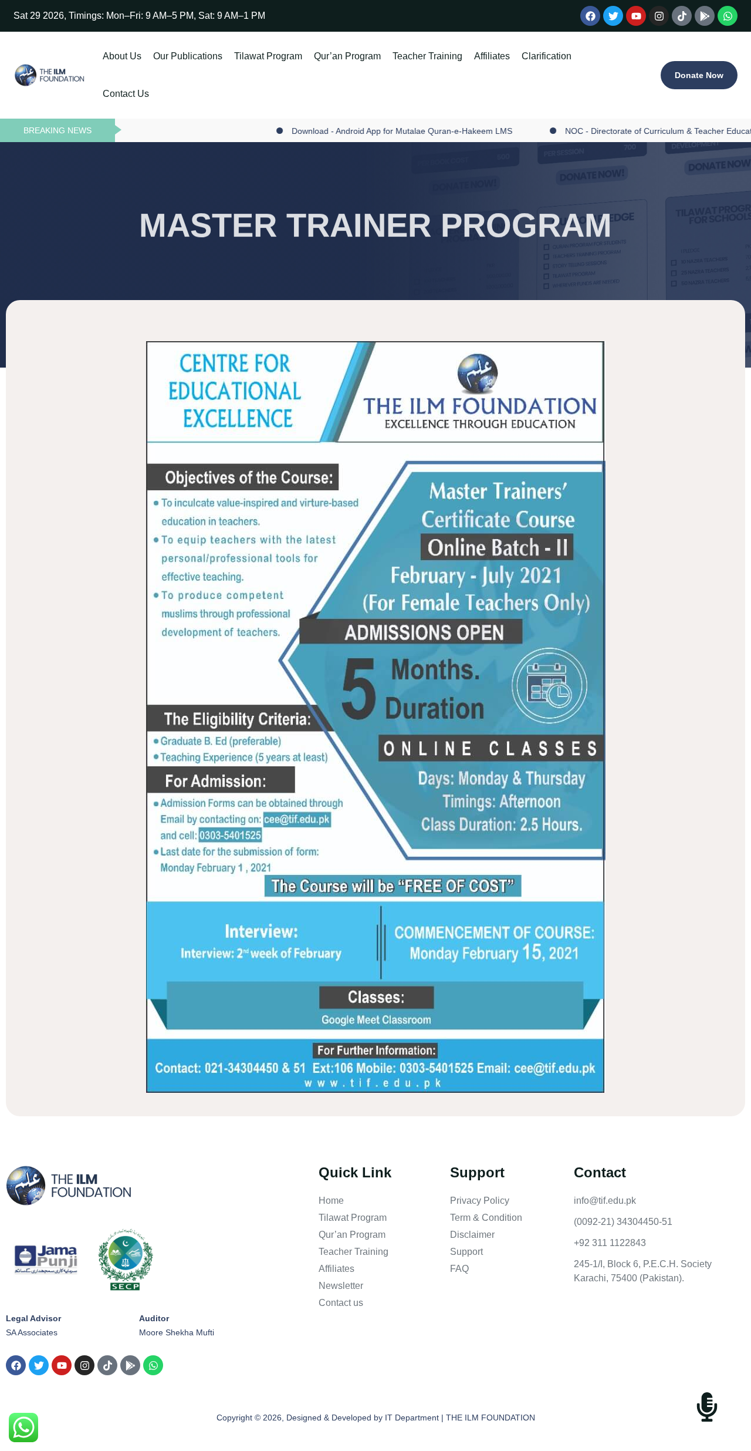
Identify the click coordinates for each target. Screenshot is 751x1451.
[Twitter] (613, 16)
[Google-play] (705, 16)
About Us (122, 56)
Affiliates (492, 56)
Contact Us (126, 94)
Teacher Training (427, 56)
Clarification (546, 56)
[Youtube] (636, 16)
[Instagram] (659, 16)
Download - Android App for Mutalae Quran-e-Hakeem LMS (354, 131)
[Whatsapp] (728, 16)
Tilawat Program (268, 56)
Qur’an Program (347, 56)
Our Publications (187, 56)
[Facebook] (590, 16)
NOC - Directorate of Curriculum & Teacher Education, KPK (626, 131)
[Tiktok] (682, 16)
